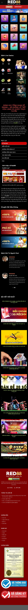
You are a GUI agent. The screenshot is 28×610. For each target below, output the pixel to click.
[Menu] (2, 2)
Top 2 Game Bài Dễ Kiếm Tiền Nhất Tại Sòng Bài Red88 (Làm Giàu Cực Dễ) (14, 413)
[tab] (14, 143)
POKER (3, 540)
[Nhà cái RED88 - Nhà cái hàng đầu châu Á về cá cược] (14, 2)
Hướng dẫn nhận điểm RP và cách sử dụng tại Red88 (14, 324)
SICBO (3, 532)
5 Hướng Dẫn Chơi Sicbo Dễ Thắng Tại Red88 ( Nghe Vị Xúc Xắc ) (14, 458)
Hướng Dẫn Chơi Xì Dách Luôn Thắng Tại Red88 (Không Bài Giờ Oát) (14, 368)
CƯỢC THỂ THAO (5, 519)
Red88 (16, 123)
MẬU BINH (4, 531)
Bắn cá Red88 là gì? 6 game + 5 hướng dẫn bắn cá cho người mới (14, 302)
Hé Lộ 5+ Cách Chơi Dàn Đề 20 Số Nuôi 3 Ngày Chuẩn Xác (14, 391)
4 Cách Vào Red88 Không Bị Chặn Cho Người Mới (14, 346)
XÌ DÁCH (4, 536)
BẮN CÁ (3, 521)
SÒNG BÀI (4, 523)
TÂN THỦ (4, 517)
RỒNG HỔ (4, 534)
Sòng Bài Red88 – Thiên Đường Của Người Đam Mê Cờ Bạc (14, 436)
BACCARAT (4, 538)
